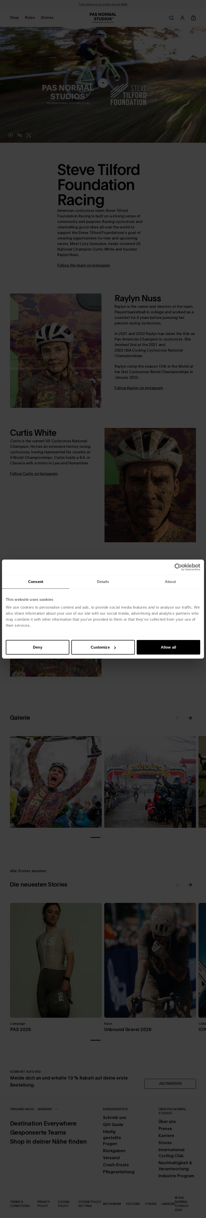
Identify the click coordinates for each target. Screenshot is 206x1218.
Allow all (168, 647)
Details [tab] (103, 581)
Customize (100, 647)
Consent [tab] (35, 581)
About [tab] (170, 581)
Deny (37, 647)
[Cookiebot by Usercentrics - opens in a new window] (178, 567)
